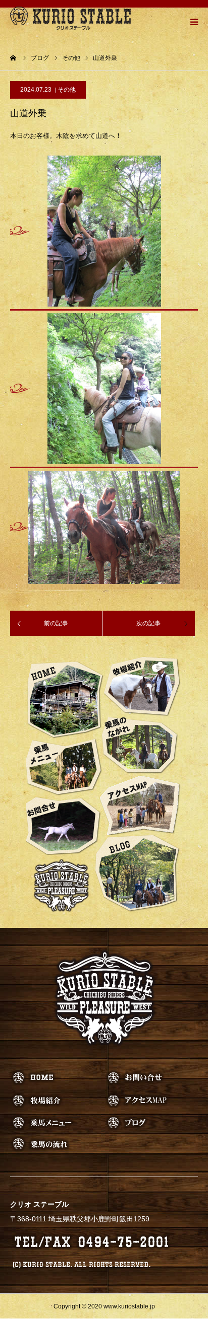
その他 (67, 89)
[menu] (194, 22)
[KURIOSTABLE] (70, 18)
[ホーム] (13, 57)
